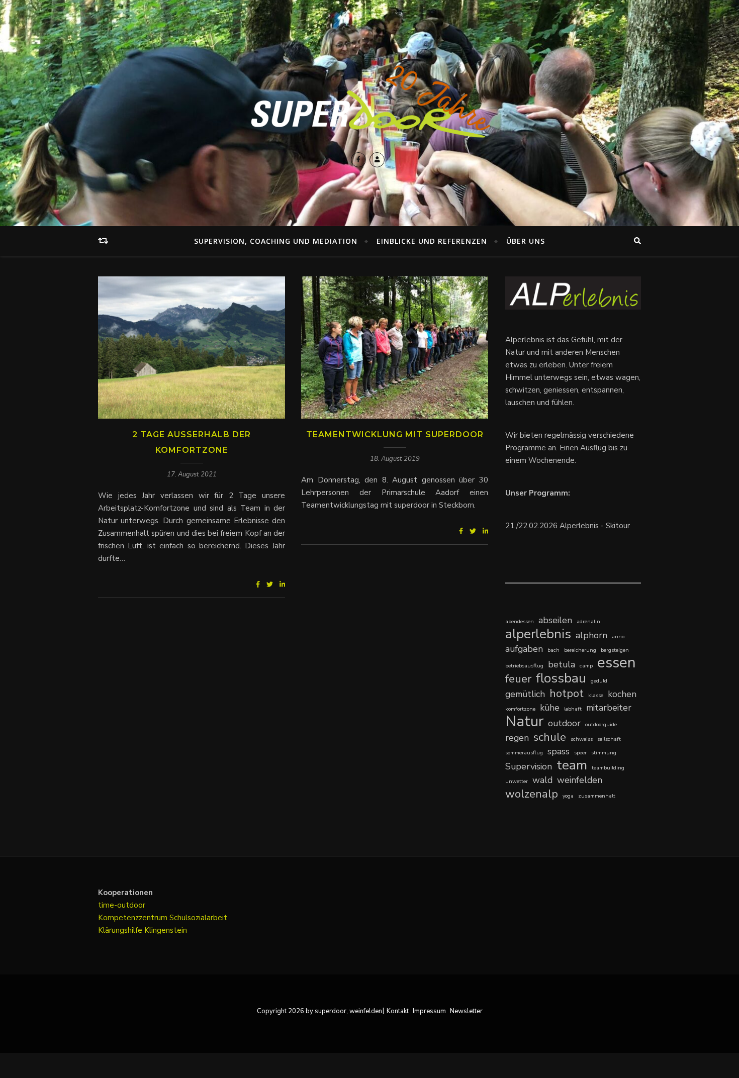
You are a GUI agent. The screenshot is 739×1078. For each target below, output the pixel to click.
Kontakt (398, 1011)
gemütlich (525, 694)
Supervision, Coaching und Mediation (275, 241)
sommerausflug (524, 752)
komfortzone (520, 709)
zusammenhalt (596, 796)
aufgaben (524, 649)
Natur (524, 721)
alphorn (591, 635)
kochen (622, 694)
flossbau (561, 678)
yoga (568, 796)
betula (561, 664)
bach (553, 650)
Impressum (429, 1011)
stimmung (603, 752)
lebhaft (573, 709)
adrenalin (588, 621)
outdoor (564, 723)
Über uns (525, 241)
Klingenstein (165, 930)
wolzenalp (531, 794)
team (572, 765)
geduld (599, 680)
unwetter (516, 781)
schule (549, 737)
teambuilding (608, 767)
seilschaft (609, 739)
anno (618, 636)
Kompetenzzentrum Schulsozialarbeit (162, 918)
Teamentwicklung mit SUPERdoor (395, 434)
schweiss (582, 739)
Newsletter (466, 1011)
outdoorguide (601, 724)
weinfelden (579, 780)
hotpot (566, 693)
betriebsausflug (524, 665)
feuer (518, 678)
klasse (595, 695)
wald (542, 780)
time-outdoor (121, 905)
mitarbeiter (608, 708)
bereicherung (580, 650)
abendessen (519, 621)
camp (586, 665)
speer (580, 752)
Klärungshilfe (121, 930)
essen (616, 662)
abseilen (555, 620)
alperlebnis (538, 634)
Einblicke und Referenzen (432, 241)
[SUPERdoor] (369, 101)
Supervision (528, 766)
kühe (550, 708)
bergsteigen (615, 650)
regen (517, 738)
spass (558, 751)
